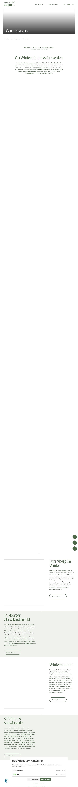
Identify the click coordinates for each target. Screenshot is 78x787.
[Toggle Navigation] (69, 4)
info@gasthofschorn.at (52, 4)
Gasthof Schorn (7, 39)
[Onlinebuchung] (74, 536)
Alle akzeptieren (45, 779)
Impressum (42, 783)
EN (64, 4)
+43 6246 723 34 (39, 4)
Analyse (18, 774)
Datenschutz (36, 783)
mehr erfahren (55, 596)
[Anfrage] (74, 542)
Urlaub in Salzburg (16, 39)
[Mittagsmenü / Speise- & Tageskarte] (74, 548)
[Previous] (5, 549)
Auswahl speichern (33, 779)
